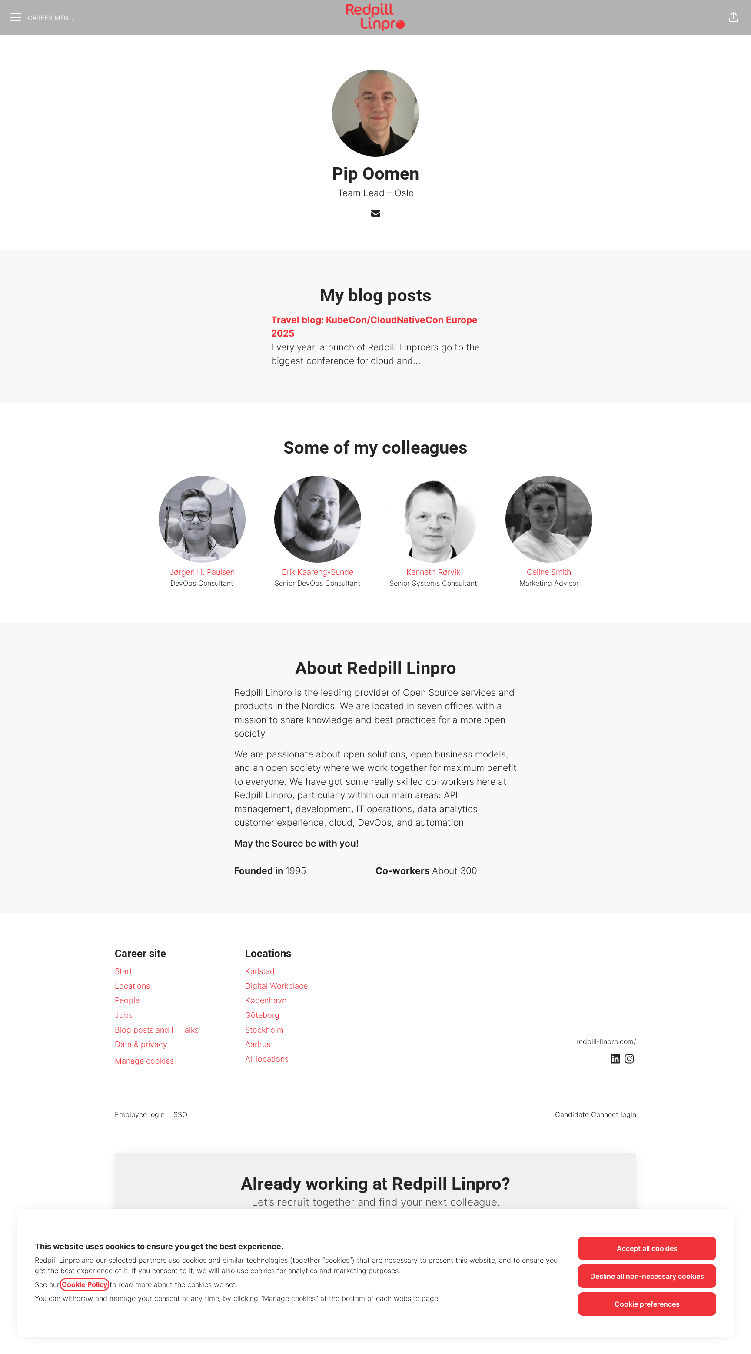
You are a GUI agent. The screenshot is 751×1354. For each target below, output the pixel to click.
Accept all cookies (647, 1248)
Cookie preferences (647, 1304)
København (265, 1000)
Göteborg (262, 1015)
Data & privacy (141, 1044)
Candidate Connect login (595, 1114)
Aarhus (257, 1044)
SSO (180, 1114)
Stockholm (264, 1029)
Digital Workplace (276, 985)
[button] (733, 17)
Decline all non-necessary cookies (647, 1276)
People (127, 1000)
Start (123, 971)
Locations (132, 985)
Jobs (124, 1015)
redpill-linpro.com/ (606, 1041)
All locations (267, 1059)
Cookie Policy (84, 1284)
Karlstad (260, 971)
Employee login (140, 1114)
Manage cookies (144, 1060)
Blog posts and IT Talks (157, 1029)
